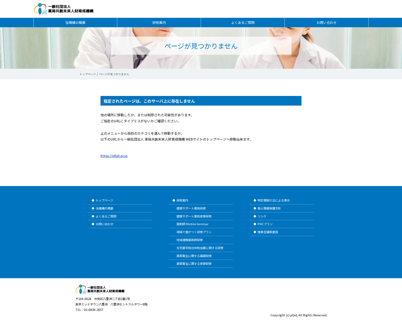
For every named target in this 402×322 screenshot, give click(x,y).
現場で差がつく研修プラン (194, 232)
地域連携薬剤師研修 (190, 240)
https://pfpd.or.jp (114, 155)
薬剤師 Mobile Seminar (193, 224)
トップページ (104, 200)
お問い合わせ (327, 22)
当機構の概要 (75, 22)
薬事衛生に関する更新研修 (194, 263)
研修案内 (159, 22)
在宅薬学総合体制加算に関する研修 (200, 248)
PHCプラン (265, 224)
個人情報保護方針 (269, 208)
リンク (262, 216)
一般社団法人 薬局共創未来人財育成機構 (63, 8)
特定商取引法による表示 (274, 200)
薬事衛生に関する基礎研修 (194, 255)
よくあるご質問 (243, 22)
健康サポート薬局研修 (191, 208)
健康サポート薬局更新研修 (194, 216)
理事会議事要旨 (268, 232)
